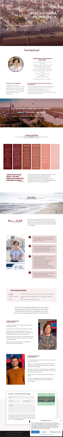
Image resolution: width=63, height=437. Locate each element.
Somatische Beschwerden (55, 146)
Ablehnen (44, 432)
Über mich (47, 4)
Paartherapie (45, 145)
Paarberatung (44, 153)
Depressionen (7, 145)
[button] (60, 420)
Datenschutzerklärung (44, 434)
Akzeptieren (35, 432)
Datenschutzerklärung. (19, 419)
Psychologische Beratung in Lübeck (31, 116)
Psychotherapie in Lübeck (31, 50)
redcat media (18, 434)
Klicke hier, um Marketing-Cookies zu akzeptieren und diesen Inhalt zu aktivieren (46, 399)
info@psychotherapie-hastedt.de (28, 25)
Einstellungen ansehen (55, 432)
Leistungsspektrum (36, 4)
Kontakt (54, 4)
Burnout (17, 145)
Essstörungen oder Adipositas (27, 146)
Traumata (34, 167)
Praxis (26, 4)
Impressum (51, 434)
